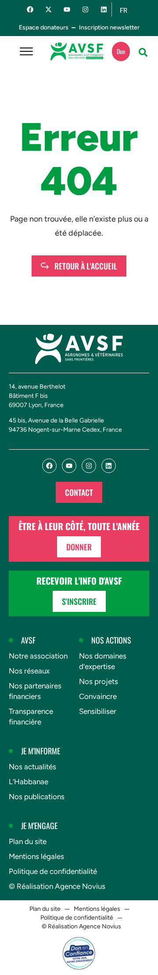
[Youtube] (67, 9)
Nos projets (98, 681)
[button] (143, 52)
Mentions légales (36, 856)
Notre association (38, 655)
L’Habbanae (28, 781)
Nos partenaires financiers (35, 691)
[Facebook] (30, 9)
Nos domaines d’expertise (102, 661)
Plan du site (28, 841)
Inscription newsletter (109, 27)
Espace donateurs (43, 27)
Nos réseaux (29, 670)
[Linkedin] (104, 9)
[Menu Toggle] (26, 51)
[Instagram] (85, 9)
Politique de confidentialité (53, 871)
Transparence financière (31, 716)
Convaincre (98, 696)
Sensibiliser (97, 711)
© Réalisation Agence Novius (57, 886)
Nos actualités (32, 766)
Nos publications (37, 796)
